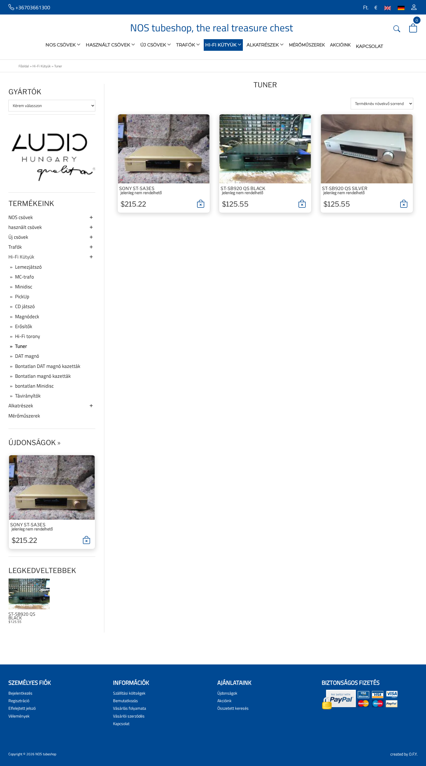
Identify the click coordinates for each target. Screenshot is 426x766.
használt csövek (108, 45)
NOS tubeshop (45, 754)
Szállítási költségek (129, 693)
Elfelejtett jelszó (22, 708)
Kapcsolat (369, 46)
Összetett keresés (233, 708)
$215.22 (24, 540)
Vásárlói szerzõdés (129, 716)
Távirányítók (28, 396)
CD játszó (25, 306)
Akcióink (340, 45)
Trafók (186, 45)
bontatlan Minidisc (34, 386)
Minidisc (23, 286)
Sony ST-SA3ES (27, 524)
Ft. (365, 7)
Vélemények (19, 716)
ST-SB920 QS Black (21, 616)
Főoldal (24, 66)
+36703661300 (32, 7)
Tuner (58, 66)
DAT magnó (27, 356)
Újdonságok (32, 442)
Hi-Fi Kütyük (221, 45)
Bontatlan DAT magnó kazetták (47, 366)
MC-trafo (24, 277)
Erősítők (23, 326)
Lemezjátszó (28, 267)
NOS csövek (61, 45)
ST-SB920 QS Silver (344, 188)
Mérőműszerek (307, 45)
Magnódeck (27, 316)
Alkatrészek (263, 45)
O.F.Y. (413, 754)
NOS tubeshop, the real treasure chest (211, 27)
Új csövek (153, 45)
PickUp (22, 296)
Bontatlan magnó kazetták (43, 376)
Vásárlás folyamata (129, 708)
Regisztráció (18, 701)
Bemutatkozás (125, 701)
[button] (414, 7)
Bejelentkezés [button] (20, 693)
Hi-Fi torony (27, 336)
